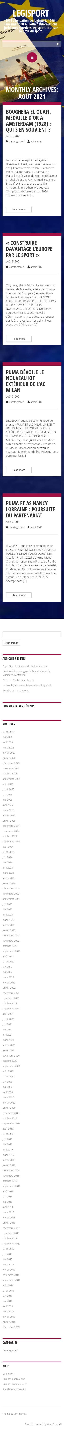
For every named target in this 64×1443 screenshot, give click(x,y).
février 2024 (9, 878)
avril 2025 (8, 805)
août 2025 (8, 784)
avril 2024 (8, 867)
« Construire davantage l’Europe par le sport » (29, 248)
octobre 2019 (10, 1118)
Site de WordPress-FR (14, 1389)
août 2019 (8, 1128)
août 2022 (8, 956)
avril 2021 (8, 1034)
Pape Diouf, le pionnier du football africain (25, 666)
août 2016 (8, 1285)
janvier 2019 (9, 1165)
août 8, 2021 (13, 136)
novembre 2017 (11, 1233)
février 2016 (9, 1316)
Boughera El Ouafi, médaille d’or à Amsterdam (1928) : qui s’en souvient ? (28, 120)
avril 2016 (8, 1306)
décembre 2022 (11, 935)
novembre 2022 (11, 940)
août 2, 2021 (13, 396)
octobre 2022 (10, 945)
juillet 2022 (8, 961)
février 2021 (9, 1045)
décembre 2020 (11, 1055)
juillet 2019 (8, 1133)
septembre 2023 (11, 898)
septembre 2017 (11, 1243)
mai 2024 (7, 862)
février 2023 (9, 925)
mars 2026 (8, 747)
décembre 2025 (11, 763)
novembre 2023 (11, 893)
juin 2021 (7, 1024)
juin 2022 (7, 966)
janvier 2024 (9, 883)
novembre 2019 (11, 1113)
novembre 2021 (11, 998)
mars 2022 (8, 977)
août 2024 (8, 846)
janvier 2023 (9, 930)
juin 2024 (7, 857)
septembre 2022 (11, 951)
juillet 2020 (8, 1076)
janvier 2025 (9, 820)
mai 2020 (7, 1086)
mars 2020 (8, 1097)
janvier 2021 (9, 1050)
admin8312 (36, 141)
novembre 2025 (11, 768)
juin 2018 (7, 1196)
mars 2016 (8, 1311)
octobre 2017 (10, 1238)
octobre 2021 (10, 1003)
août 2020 (8, 1071)
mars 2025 (8, 810)
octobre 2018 (10, 1180)
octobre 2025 (10, 773)
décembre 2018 (11, 1170)
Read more (19, 209)
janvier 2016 (9, 1321)
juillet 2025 (8, 789)
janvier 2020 (9, 1107)
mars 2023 (8, 919)
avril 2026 (8, 742)
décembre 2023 (11, 888)
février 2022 (9, 982)
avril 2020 (8, 1092)
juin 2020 (7, 1081)
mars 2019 (8, 1154)
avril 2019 (8, 1149)
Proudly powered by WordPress (42, 1424)
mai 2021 (7, 1029)
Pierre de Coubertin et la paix (18, 680)
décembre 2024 (11, 825)
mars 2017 (8, 1264)
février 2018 (9, 1217)
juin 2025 (7, 794)
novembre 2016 (11, 1274)
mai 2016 (7, 1301)
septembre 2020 (11, 1066)
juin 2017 (7, 1254)
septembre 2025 (11, 778)
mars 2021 (8, 1040)
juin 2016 (7, 1295)
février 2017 (9, 1269)
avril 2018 (8, 1207)
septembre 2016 (11, 1280)
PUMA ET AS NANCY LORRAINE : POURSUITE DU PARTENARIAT (30, 509)
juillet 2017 (8, 1248)
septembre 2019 (11, 1123)
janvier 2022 (9, 987)
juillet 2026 (8, 731)
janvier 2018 (9, 1222)
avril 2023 (8, 914)
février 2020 (9, 1102)
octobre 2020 (10, 1060)
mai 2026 (7, 737)
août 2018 (8, 1191)
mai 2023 (7, 909)
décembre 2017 (11, 1228)
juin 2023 (7, 904)
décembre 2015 (11, 1327)
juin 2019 (7, 1139)
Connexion (8, 1373)
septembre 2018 (11, 1186)
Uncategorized (16, 141)
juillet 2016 (8, 1290)
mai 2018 (7, 1201)
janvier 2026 (9, 758)
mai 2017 (7, 1259)
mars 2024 (8, 872)
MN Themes (20, 1413)
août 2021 (8, 1013)
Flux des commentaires (15, 1384)
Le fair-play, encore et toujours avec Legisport (27, 685)
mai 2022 (7, 972)
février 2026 (9, 752)
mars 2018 (8, 1212)
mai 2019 (7, 1144)
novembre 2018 (11, 1175)
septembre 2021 (11, 1008)
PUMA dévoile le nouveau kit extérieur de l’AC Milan (25, 381)
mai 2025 (7, 799)
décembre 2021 (11, 993)
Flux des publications (14, 1378)
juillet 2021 (8, 1019)
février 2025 (9, 815)
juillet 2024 (8, 852)
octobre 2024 (10, 836)
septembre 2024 (11, 841)
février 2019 (9, 1160)
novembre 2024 (11, 831)
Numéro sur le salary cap (16, 690)
